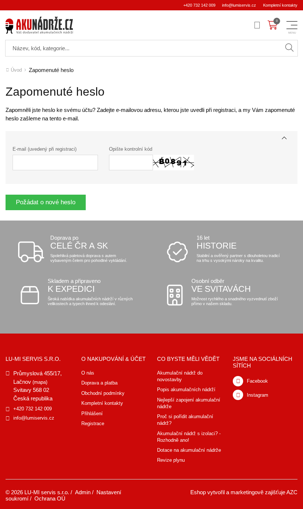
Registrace (92, 423)
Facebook (257, 381)
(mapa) (40, 382)
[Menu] (257, 25)
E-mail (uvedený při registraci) (44, 149)
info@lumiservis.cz (239, 5)
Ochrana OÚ (49, 498)
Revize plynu (171, 460)
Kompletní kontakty (280, 5)
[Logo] (39, 25)
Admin (83, 492)
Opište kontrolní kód (130, 149)
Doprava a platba (99, 383)
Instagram (257, 395)
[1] (289, 48)
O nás (87, 373)
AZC (291, 492)
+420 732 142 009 (199, 5)
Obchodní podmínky (103, 393)
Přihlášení (92, 413)
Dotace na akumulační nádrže (189, 450)
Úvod (16, 70)
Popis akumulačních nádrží (186, 389)
